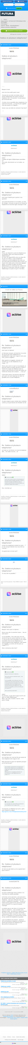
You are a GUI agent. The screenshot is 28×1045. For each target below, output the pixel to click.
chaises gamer (13, 1018)
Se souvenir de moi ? (11, 8)
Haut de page (20, 1039)
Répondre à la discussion (14, 31)
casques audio (24, 1017)
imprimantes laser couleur (13, 1017)
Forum (5, 19)
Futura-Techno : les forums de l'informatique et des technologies (13, 21)
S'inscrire (21, 1)
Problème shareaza (6, 972)
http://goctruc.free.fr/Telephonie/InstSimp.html (14, 811)
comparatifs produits (8, 1016)
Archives (9, 1037)
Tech (12, 1015)
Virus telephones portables (7, 997)
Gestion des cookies (20, 1037)
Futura (4, 1037)
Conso (13, 1037)
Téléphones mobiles (6, 986)
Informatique (4, 24)
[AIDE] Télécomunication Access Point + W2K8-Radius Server (17, 973)
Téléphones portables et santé (8, 981)
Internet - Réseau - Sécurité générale (10, 25)
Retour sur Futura (7, 1)
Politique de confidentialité (10, 1039)
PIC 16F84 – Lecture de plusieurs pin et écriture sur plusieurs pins (13, 1004)
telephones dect (5, 991)
